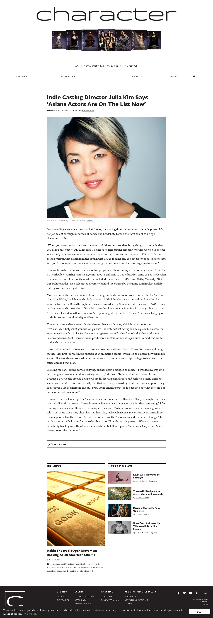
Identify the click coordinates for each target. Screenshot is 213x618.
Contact (129, 603)
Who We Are (131, 596)
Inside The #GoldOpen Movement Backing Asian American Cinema (72, 552)
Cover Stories (108, 596)
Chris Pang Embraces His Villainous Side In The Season (146, 525)
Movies (51, 110)
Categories (63, 600)
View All (61, 596)
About (174, 76)
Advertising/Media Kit (136, 600)
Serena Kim (88, 110)
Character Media (110, 600)
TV (57, 110)
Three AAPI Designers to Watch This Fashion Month (148, 492)
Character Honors (85, 596)
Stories (21, 76)
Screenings (81, 600)
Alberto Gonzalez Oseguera (146, 481)
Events (137, 76)
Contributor (54, 559)
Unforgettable (83, 603)
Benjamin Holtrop (142, 497)
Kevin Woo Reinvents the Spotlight (146, 476)
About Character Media (140, 591)
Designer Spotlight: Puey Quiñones (146, 509)
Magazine (68, 76)
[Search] (195, 77)
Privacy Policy (201, 602)
